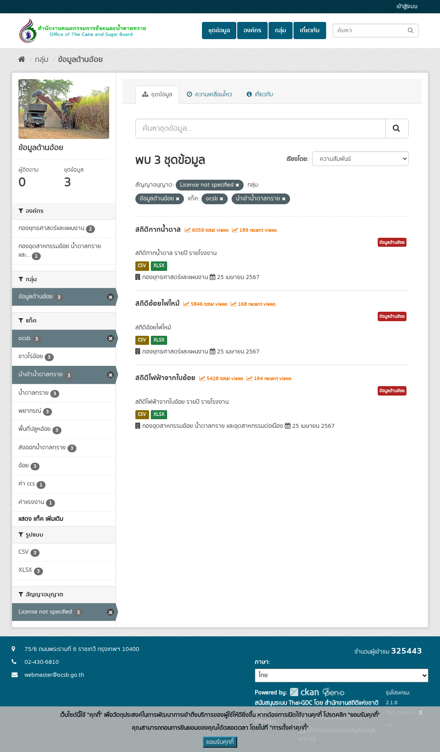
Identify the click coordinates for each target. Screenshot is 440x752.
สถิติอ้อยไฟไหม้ (157, 303)
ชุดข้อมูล (219, 30)
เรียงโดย (297, 159)
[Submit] (397, 128)
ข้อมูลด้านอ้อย (80, 59)
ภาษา (262, 662)
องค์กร (252, 30)
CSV (142, 265)
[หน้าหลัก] (21, 59)
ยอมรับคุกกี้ (220, 742)
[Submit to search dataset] (410, 30)
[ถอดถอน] (237, 185)
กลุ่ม (280, 30)
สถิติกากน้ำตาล (158, 229)
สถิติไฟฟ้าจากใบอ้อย (165, 378)
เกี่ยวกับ (310, 30)
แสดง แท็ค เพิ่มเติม (40, 519)
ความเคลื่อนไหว (212, 94)
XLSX (159, 265)
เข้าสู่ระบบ (407, 7)
